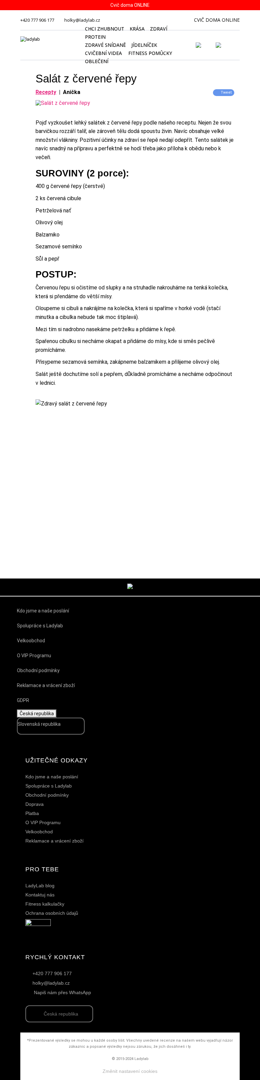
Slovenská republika (39, 724)
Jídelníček (144, 45)
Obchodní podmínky (38, 670)
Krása (137, 28)
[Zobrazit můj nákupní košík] (237, 44)
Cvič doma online (217, 20)
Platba (32, 813)
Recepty (46, 92)
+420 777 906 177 (37, 20)
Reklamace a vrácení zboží (46, 685)
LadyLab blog (40, 885)
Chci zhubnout (104, 28)
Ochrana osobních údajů (51, 913)
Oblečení (96, 61)
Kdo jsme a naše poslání (43, 610)
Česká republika (37, 713)
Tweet (226, 92)
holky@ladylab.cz (82, 20)
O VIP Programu (34, 655)
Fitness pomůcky (150, 53)
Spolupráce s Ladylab (40, 625)
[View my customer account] (206, 45)
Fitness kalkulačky (44, 904)
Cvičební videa (103, 53)
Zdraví (158, 28)
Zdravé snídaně (105, 45)
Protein (95, 37)
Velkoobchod (31, 640)
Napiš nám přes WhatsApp (62, 992)
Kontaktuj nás (40, 894)
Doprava (34, 804)
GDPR (23, 700)
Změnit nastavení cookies (130, 1071)
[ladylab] (48, 45)
